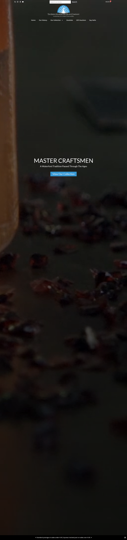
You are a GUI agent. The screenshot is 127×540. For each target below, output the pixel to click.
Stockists (69, 20)
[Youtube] (23, 2)
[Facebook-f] (20, 2)
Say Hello (92, 20)
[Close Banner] (125, 538)
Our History (43, 20)
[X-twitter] (15, 2)
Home (33, 20)
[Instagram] (17, 2)
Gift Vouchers (81, 20)
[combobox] (60, 2)
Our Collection (56, 20)
